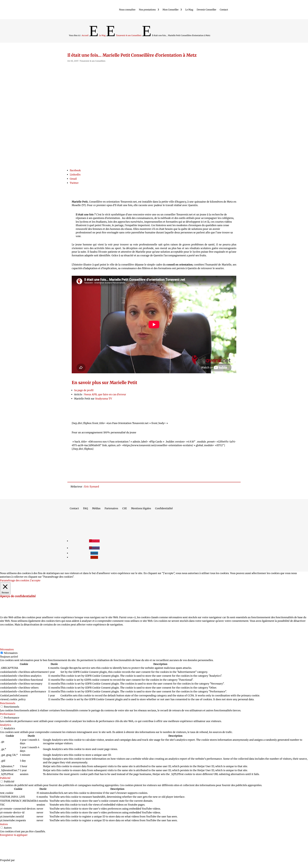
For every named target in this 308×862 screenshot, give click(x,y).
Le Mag (189, 9)
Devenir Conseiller (206, 9)
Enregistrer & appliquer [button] (14, 834)
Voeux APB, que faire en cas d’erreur (105, 394)
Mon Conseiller (171, 9)
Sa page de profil (84, 390)
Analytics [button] (5, 724)
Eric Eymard (91, 486)
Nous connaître (127, 9)
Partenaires (111, 508)
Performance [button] (7, 713)
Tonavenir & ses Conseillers (92, 61)
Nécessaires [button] (7, 649)
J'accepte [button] (35, 580)
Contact (224, 9)
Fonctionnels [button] (7, 703)
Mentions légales (141, 508)
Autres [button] (4, 824)
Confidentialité (164, 508)
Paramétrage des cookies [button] (14, 580)
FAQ (85, 508)
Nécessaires (10, 652)
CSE (124, 508)
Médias (96, 508)
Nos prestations (147, 9)
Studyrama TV (103, 398)
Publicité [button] (5, 778)
